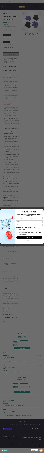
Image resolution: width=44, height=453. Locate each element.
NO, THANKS (29, 240)
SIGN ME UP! (29, 237)
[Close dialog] (42, 210)
